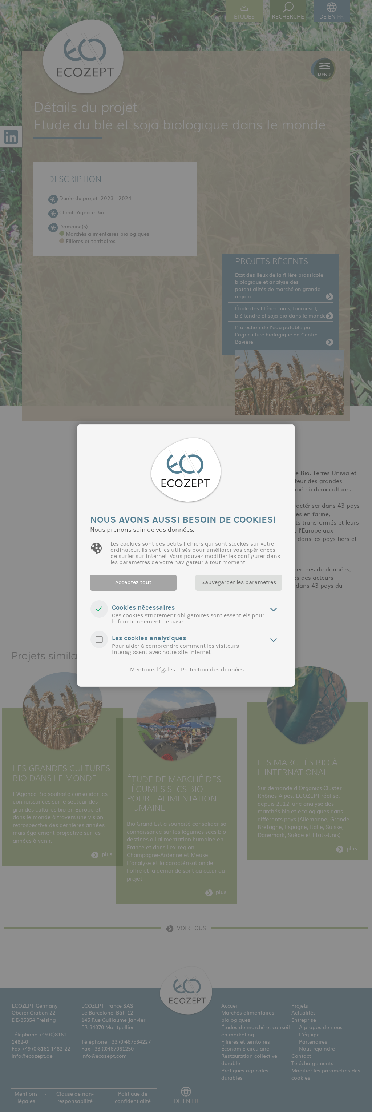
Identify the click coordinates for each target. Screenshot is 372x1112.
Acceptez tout (133, 582)
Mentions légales (152, 669)
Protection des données (212, 669)
